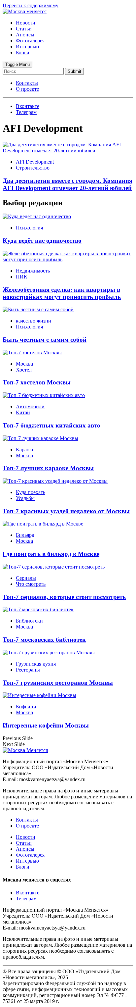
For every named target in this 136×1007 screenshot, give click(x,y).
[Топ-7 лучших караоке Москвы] (40, 438)
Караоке (25, 449)
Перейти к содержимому (30, 5)
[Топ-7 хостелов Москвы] (32, 352)
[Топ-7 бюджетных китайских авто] (44, 395)
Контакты (27, 83)
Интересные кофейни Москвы (46, 725)
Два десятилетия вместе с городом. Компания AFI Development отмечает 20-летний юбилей (67, 184)
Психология (29, 227)
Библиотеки (29, 621)
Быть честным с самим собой (44, 339)
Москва (24, 364)
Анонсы (25, 34)
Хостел (24, 370)
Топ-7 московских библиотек (44, 639)
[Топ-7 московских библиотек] (38, 609)
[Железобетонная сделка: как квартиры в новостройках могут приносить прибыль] (68, 259)
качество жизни (33, 321)
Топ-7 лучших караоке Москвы (48, 468)
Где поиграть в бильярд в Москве (51, 553)
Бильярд (25, 535)
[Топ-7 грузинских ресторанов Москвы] (49, 652)
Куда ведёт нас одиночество (42, 240)
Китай (23, 412)
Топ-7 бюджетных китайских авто (51, 425)
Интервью (27, 46)
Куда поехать (30, 492)
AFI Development (35, 162)
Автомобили (30, 406)
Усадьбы (25, 498)
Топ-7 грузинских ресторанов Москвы (58, 682)
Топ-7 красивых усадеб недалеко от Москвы (66, 511)
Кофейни (26, 706)
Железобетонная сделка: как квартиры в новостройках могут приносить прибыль (62, 293)
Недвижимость (33, 271)
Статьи (24, 28)
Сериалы (26, 578)
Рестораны (28, 670)
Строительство (33, 168)
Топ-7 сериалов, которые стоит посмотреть (64, 596)
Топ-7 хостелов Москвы (37, 382)
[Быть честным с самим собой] (38, 309)
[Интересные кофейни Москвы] (39, 695)
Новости (25, 22)
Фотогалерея (30, 40)
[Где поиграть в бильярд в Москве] (43, 524)
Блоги (22, 52)
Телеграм (26, 898)
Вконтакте (27, 892)
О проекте (27, 89)
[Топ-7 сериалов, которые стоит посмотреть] (54, 567)
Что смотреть (31, 584)
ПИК (21, 276)
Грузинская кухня (36, 664)
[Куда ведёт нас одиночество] (37, 216)
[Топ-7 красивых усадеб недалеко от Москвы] (55, 481)
